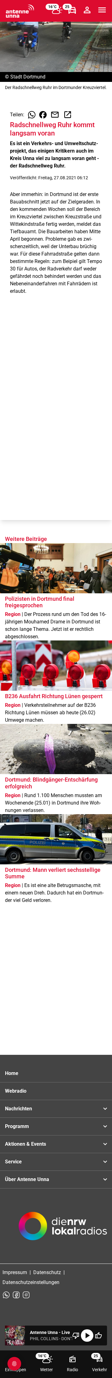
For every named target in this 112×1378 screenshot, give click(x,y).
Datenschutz (47, 1272)
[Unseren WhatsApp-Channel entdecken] (6, 1295)
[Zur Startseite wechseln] (20, 11)
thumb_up (98, 1335)
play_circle (87, 1335)
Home (11, 1073)
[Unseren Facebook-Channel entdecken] (16, 1295)
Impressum (14, 1272)
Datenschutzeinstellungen (30, 1282)
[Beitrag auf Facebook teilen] (43, 114)
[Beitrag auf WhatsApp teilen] (31, 114)
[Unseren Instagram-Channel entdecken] (26, 1295)
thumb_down (76, 1335)
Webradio (15, 1091)
